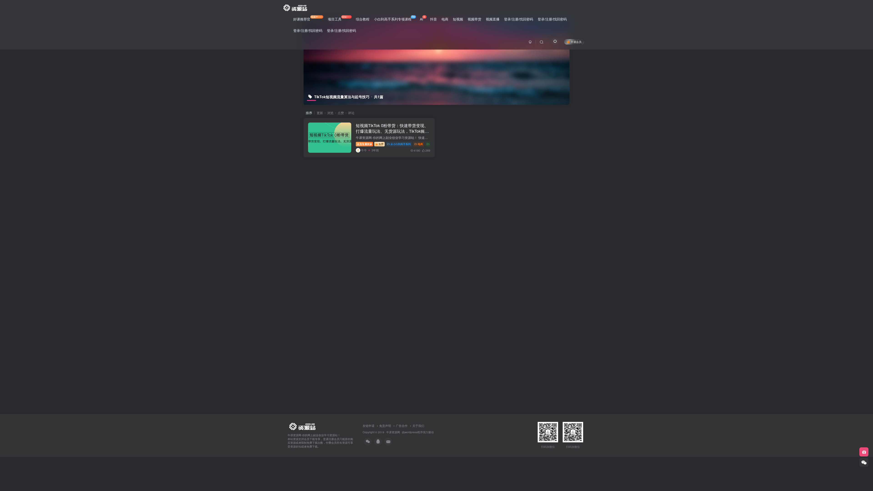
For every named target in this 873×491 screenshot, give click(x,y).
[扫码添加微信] (863, 462)
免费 (381, 144)
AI (423, 18)
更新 (320, 112)
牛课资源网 (393, 432)
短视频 (458, 19)
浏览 (330, 112)
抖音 (433, 19)
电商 (445, 19)
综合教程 (362, 19)
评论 (351, 112)
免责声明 (385, 425)
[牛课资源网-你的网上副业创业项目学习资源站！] (295, 7)
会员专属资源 (364, 144)
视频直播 (492, 19)
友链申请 (368, 425)
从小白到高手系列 (401, 144)
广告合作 (402, 425)
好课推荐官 (307, 18)
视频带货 (474, 19)
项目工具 (339, 18)
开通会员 (576, 42)
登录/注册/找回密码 (518, 19)
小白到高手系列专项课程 (394, 18)
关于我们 (418, 425)
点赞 (341, 112)
